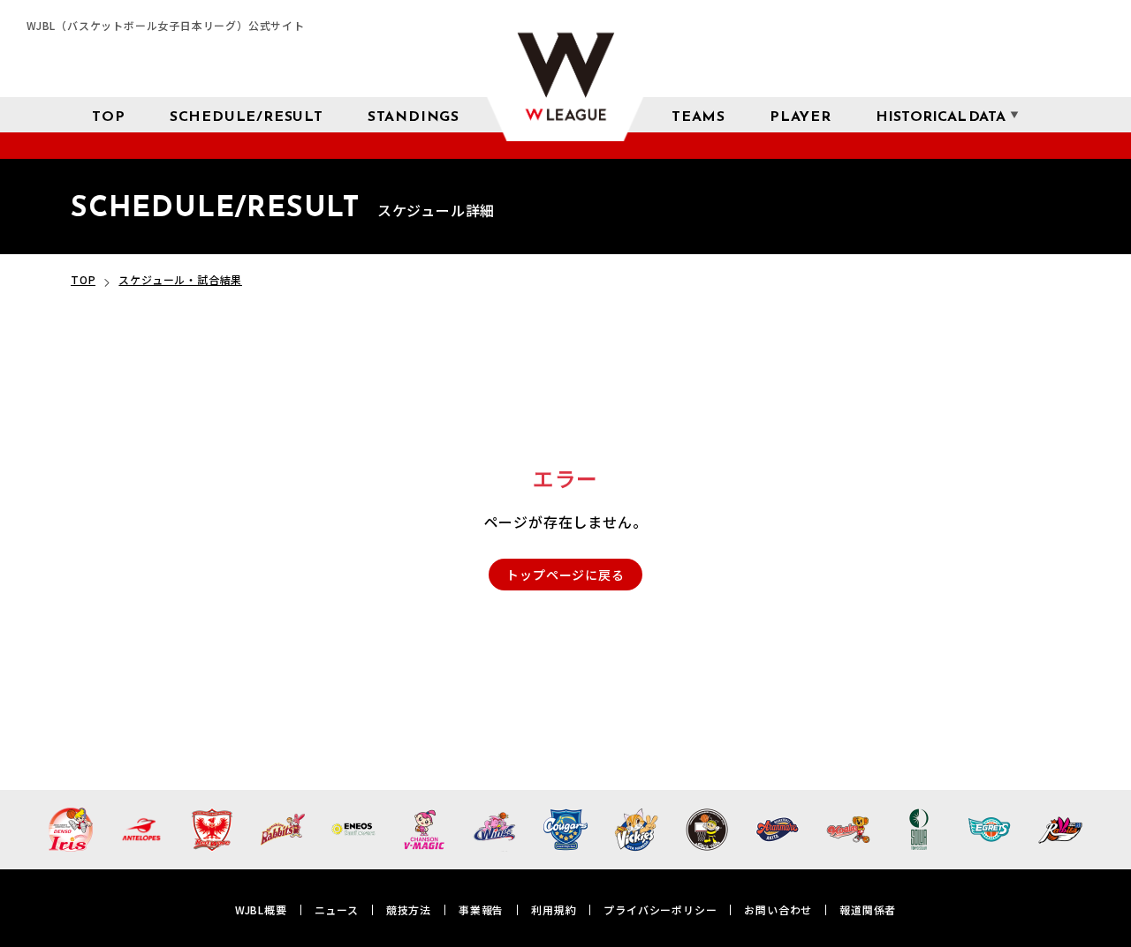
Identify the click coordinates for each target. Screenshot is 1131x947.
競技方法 (408, 909)
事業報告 (481, 909)
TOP (83, 279)
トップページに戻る (565, 574)
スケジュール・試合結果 (180, 279)
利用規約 (553, 909)
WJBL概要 (261, 909)
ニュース (337, 909)
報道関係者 (867, 909)
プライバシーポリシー (660, 909)
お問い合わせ (778, 909)
